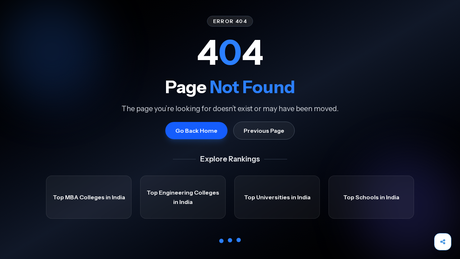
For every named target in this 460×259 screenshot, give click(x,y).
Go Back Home (196, 130)
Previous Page (264, 130)
